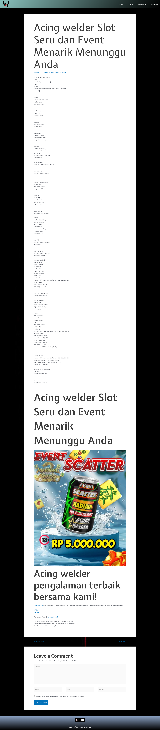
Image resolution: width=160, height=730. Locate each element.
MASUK (36, 610)
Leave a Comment (40, 72)
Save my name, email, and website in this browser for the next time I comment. (60, 696)
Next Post (123, 641)
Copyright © (142, 4)
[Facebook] (77, 720)
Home (121, 4)
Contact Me (154, 4)
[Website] (112, 690)
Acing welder (38, 605)
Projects (130, 4)
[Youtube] (82, 720)
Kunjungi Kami (52, 617)
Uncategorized (53, 72)
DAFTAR (36, 612)
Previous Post (38, 641)
